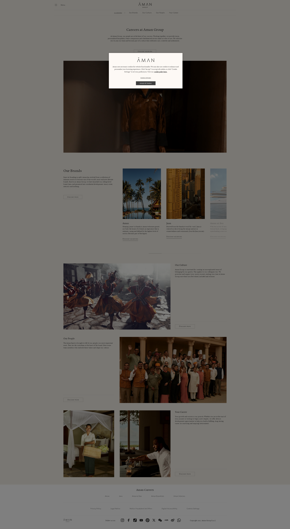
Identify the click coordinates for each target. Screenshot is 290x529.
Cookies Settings (145, 78)
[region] (145, 71)
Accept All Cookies (146, 83)
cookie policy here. (160, 72)
